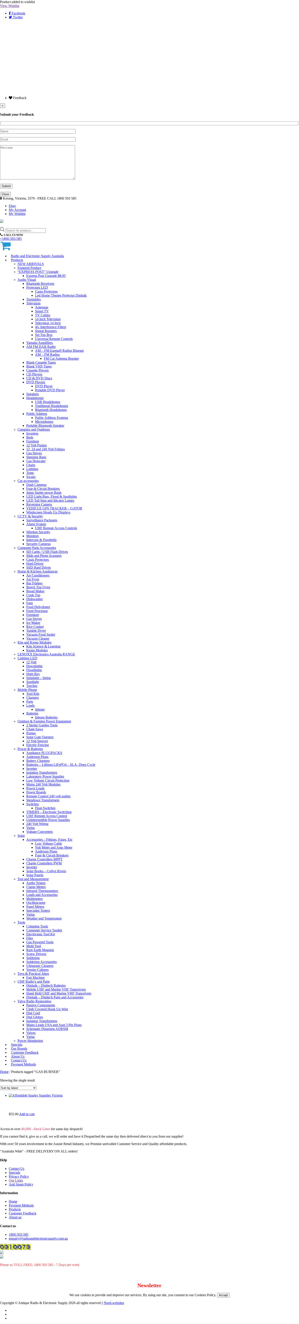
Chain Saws (34, 729)
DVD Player (44, 386)
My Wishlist (17, 214)
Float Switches (45, 808)
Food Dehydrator (38, 607)
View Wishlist (9, 6)
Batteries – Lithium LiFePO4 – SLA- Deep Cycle (60, 764)
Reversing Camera (39, 504)
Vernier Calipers (37, 970)
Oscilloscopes (35, 902)
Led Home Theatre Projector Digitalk (61, 295)
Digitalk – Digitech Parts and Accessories (54, 997)
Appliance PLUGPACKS (44, 753)
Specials (14, 1172)
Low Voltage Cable (48, 843)
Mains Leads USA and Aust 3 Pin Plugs (54, 1025)
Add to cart (27, 1114)
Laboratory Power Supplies (45, 776)
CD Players (34, 374)
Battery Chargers (38, 761)
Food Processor (37, 611)
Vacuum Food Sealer (40, 634)
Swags (30, 477)
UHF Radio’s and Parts (34, 981)
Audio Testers (36, 883)
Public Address (36, 414)
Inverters (32, 433)
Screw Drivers (36, 954)
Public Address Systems (51, 418)
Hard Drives (34, 563)
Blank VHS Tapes (39, 366)
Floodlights (34, 670)
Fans (29, 603)
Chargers (32, 697)
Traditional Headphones (51, 406)
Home (4, 1072)
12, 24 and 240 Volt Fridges (45, 449)
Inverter (31, 768)
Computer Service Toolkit (44, 930)
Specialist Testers (38, 910)
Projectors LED (37, 287)
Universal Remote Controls (54, 339)
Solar (21, 835)
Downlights (34, 666)
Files (29, 938)
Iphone (40, 709)
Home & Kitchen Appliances (38, 571)
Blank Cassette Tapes (41, 362)
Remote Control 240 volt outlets (48, 796)
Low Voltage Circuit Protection (47, 780)
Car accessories (28, 481)
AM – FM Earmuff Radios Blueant (59, 350)
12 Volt (31, 662)
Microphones (44, 421)
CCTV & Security (30, 516)
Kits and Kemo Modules (34, 642)
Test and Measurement (33, 879)
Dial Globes (34, 1017)
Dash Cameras (36, 485)
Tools (21, 922)
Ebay (12, 206)
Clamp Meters (36, 887)
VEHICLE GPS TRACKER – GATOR (54, 508)
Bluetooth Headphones (51, 410)
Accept (223, 1295)
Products (17, 260)
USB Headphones (47, 402)
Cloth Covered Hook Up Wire (47, 1009)
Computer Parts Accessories (37, 548)
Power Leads (35, 788)
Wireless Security (38, 532)
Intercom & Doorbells (41, 540)
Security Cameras (38, 544)
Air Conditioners (37, 575)
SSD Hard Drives (38, 567)
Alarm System (36, 524)
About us (15, 1217)
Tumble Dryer (36, 630)
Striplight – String (38, 678)
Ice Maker (33, 623)
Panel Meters (35, 906)
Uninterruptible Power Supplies (48, 820)
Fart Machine (35, 977)
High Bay (33, 674)
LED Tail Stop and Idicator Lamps (50, 500)
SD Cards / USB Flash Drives (47, 552)
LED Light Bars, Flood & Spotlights (51, 496)
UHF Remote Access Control (46, 816)
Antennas (41, 307)
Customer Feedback (22, 1213)
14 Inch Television (48, 319)
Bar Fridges (34, 583)
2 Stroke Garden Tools (42, 725)
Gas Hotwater (36, 461)
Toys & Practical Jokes (33, 973)
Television (33, 303)
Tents (30, 473)
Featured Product (29, 268)
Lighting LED (27, 658)
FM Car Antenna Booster (61, 358)
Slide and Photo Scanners (44, 556)
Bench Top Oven (38, 587)
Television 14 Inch (48, 323)
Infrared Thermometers (42, 891)
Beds (29, 437)
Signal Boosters (46, 331)
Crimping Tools (37, 926)
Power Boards (36, 792)
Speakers (32, 394)
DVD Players (35, 382)
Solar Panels (34, 875)
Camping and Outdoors (34, 429)
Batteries (32, 713)
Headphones (35, 398)
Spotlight (32, 682)
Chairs (30, 465)
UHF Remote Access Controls (56, 528)
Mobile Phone (27, 690)
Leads (30, 705)
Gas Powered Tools (39, 942)
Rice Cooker (35, 626)
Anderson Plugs (37, 757)
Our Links (16, 1180)
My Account (17, 210)
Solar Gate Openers (39, 737)
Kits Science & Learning (43, 646)
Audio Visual (27, 279)
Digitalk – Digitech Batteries (46, 985)
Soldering (33, 958)
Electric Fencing (37, 745)
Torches (31, 686)
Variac (30, 828)
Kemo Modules (37, 650)
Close (5, 194)
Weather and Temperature (44, 918)
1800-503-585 (18, 1234)
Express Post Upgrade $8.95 (46, 276)
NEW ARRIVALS (31, 264)
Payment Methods (23, 1064)
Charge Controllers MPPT (44, 859)
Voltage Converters (39, 832)
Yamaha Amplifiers (39, 343)
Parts (29, 701)
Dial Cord (33, 1013)
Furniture (32, 441)
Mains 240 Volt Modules (43, 784)
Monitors (32, 536)
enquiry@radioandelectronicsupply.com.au (38, 1238)
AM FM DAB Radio (41, 347)
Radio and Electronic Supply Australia (37, 256)
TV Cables (42, 315)
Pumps (31, 733)
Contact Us (16, 1168)
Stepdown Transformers (42, 800)
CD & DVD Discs (39, 378)
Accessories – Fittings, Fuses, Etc (49, 839)
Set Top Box (44, 335)
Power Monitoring (30, 1041)
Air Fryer (32, 579)
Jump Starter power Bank (44, 492)
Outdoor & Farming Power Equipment (44, 721)
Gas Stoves (34, 453)
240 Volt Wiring (37, 824)
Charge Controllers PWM (44, 863)
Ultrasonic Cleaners (39, 966)
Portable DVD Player (50, 390)
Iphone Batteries (46, 717)
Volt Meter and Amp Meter (53, 847)
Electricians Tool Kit (40, 934)
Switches (32, 804)
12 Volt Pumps (36, 445)
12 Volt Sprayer (37, 741)
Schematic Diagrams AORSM (47, 1029)
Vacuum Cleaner (37, 638)
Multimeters (34, 899)
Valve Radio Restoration (34, 1001)
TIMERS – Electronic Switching (49, 812)
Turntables (33, 299)
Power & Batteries (30, 749)
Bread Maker (35, 591)
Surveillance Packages (41, 520)
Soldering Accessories (41, 962)
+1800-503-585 (11, 239)
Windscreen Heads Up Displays (48, 512)
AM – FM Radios (47, 354)
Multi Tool (33, 946)
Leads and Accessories (42, 895)
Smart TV (42, 311)
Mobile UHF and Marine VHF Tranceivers (56, 989)
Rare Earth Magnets (40, 950)
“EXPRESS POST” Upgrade (38, 272)
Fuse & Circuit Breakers (43, 488)
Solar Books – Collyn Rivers (46, 871)
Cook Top (33, 595)
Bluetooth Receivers (40, 283)
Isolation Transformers (41, 772)
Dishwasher (34, 599)
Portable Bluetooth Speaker (45, 425)
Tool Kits (32, 694)
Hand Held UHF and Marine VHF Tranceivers (58, 993)
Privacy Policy (19, 1176)
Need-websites (114, 1303)
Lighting (32, 469)
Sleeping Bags (36, 457)
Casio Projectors (46, 291)
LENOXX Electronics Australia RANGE (46, 654)
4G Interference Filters (50, 327)
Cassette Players (37, 370)
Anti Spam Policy (21, 1184)
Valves (30, 1033)
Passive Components (40, 1005)
